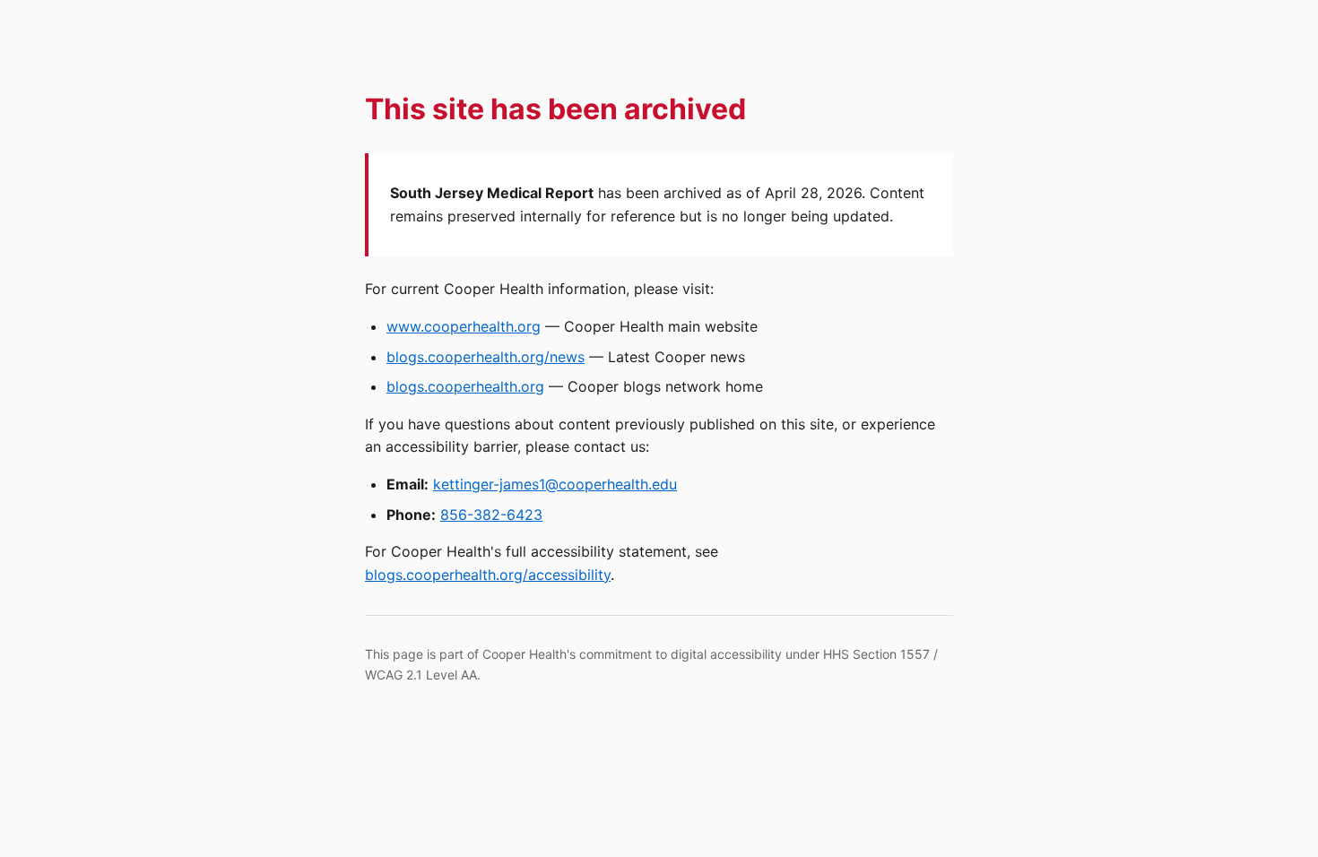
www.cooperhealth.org (463, 326)
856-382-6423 (491, 515)
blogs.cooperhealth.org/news (485, 357)
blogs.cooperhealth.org (465, 386)
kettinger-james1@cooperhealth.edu (555, 484)
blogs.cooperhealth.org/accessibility (488, 575)
